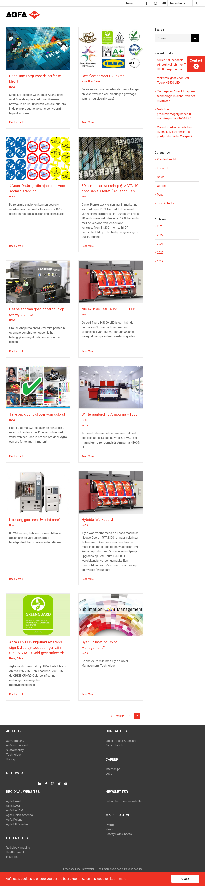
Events (110, 825)
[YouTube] (66, 784)
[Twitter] (59, 784)
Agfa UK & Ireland (17, 824)
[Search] (196, 3)
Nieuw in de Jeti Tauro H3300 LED (110, 280)
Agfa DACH (13, 806)
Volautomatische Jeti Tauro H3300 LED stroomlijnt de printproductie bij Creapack (175, 131)
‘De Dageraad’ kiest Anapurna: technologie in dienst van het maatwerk (176, 96)
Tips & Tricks (165, 203)
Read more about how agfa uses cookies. (120, 869)
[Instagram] (155, 3)
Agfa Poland (14, 819)
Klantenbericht (166, 159)
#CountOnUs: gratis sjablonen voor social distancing (38, 156)
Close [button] (185, 878)
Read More (15, 122)
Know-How (107, 52)
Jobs (109, 773)
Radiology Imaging (18, 847)
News (38, 52)
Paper (161, 194)
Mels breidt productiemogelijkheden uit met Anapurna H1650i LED (175, 114)
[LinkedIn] (139, 3)
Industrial (12, 857)
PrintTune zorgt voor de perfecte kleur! (38, 46)
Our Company (15, 741)
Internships (113, 769)
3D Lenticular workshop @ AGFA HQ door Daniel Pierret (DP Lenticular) (110, 156)
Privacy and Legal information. (78, 869)
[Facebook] (146, 3)
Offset (41, 618)
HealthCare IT (15, 852)
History (11, 759)
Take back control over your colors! (38, 385)
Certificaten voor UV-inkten (110, 46)
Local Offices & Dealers (121, 741)
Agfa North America (19, 815)
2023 (160, 226)
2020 (160, 252)
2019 (160, 261)
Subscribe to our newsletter (124, 801)
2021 (160, 244)
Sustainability (15, 750)
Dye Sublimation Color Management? (110, 613)
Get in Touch (114, 745)
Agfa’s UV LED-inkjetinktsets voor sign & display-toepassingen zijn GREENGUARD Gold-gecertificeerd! (38, 613)
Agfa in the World (17, 745)
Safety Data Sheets (119, 834)
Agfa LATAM (14, 810)
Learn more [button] (118, 878)
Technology (13, 754)
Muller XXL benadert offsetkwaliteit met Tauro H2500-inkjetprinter (174, 64)
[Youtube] (164, 3)
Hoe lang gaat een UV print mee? (38, 490)
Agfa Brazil (13, 801)
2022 (160, 235)
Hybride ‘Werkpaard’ (110, 490)
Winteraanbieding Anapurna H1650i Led (110, 385)
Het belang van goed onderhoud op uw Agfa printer (38, 280)
